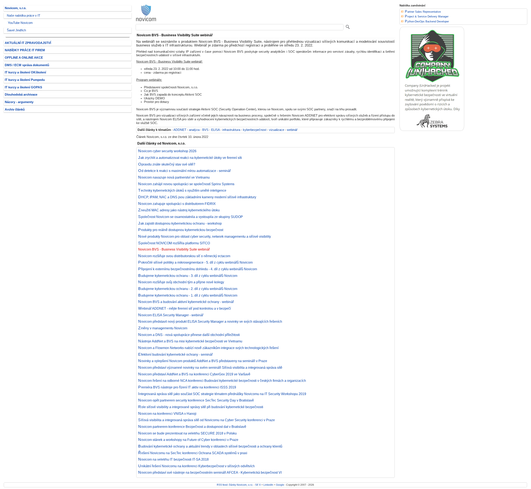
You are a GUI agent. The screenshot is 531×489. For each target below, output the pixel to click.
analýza (194, 129)
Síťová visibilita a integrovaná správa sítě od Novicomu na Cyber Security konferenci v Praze (206, 420)
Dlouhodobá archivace (21, 94)
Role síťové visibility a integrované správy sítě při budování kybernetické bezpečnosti (200, 407)
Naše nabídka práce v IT (23, 15)
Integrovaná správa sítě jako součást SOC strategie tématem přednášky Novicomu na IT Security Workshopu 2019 (222, 394)
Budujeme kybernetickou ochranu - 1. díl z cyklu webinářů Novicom (187, 295)
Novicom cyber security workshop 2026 (167, 151)
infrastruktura (231, 129)
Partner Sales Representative (423, 11)
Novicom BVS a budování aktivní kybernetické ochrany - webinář (186, 302)
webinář (292, 129)
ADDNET (179, 129)
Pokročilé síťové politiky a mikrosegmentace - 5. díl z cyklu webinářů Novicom (195, 262)
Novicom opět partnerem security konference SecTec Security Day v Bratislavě (196, 400)
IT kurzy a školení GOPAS (23, 87)
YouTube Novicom (20, 22)
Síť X (258, 484)
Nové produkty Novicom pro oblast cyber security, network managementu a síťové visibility (204, 236)
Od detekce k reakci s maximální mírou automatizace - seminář (184, 171)
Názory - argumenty (19, 102)
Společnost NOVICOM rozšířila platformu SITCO (174, 243)
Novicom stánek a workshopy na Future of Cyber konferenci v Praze (188, 440)
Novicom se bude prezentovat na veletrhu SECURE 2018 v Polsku (187, 433)
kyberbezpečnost (254, 129)
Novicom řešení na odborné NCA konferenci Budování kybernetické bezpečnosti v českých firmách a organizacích (222, 380)
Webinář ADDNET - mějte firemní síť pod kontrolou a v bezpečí (184, 308)
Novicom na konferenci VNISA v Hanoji (167, 413)
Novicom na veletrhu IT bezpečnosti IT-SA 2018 (173, 459)
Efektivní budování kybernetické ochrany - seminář (175, 354)
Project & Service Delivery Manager (426, 16)
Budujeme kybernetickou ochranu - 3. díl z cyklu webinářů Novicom (187, 275)
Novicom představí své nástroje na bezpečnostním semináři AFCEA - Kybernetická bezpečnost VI (210, 472)
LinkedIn (268, 484)
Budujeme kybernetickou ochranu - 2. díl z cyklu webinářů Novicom (187, 289)
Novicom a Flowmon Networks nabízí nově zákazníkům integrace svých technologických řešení (208, 348)
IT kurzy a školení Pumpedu (25, 80)
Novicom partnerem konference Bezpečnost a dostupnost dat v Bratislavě (192, 426)
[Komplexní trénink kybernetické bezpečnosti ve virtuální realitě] (431, 129)
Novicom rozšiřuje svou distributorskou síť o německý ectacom (184, 256)
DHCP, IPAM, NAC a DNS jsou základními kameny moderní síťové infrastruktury (197, 197)
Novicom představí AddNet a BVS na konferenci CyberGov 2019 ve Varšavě (194, 374)
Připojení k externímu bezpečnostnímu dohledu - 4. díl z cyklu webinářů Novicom (197, 269)
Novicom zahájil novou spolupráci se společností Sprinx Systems (186, 184)
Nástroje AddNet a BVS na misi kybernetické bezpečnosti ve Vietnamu (190, 341)
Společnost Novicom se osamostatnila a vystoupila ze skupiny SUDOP (190, 217)
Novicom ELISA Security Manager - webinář (170, 315)
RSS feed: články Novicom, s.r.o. (235, 484)
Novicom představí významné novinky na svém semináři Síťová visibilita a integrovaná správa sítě (210, 367)
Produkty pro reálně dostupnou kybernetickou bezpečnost (180, 230)
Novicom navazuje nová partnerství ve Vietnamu (174, 177)
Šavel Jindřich (16, 30)
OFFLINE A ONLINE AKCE (24, 57)
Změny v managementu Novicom (162, 328)
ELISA (215, 129)
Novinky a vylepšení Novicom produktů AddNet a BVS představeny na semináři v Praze (202, 361)
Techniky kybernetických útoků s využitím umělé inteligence (182, 190)
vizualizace (276, 129)
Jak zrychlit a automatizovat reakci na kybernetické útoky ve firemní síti (190, 157)
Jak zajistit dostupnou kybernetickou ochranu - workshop (180, 223)
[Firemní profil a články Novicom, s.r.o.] (146, 21)
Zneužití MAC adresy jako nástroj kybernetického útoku (179, 210)
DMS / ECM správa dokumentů (27, 65)
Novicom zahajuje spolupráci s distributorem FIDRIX (177, 204)
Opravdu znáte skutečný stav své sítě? (166, 164)
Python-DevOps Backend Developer (427, 21)
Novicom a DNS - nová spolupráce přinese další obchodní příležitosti (189, 335)
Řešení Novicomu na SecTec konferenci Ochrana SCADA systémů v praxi (192, 453)
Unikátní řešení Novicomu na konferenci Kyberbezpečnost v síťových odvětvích (196, 466)
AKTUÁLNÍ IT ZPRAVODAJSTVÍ (28, 43)
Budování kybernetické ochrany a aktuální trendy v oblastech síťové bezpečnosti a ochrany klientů (210, 446)
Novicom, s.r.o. (15, 8)
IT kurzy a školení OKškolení (25, 72)
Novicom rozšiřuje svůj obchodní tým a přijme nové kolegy (181, 282)
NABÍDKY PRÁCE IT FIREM (25, 50)
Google (280, 484)
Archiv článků (15, 109)
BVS (205, 129)
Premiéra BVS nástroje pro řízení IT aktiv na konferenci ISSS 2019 (187, 387)
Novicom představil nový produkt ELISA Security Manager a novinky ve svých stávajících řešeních (210, 321)
